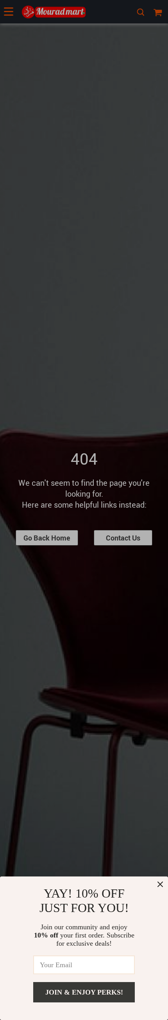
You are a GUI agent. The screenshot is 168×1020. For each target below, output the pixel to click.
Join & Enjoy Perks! (84, 992)
